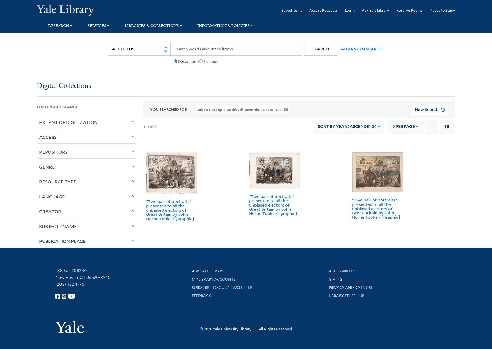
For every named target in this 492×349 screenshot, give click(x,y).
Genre (47, 167)
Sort (347, 126)
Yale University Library (68, 9)
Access (48, 137)
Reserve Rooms (409, 10)
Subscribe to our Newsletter (222, 287)
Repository (53, 152)
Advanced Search (362, 49)
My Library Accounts (214, 279)
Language (52, 196)
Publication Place (62, 241)
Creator (50, 211)
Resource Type (57, 182)
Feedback (201, 296)
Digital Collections (64, 86)
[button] (320, 49)
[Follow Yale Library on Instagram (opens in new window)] (64, 296)
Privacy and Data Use (351, 287)
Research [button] (58, 25)
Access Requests (323, 10)
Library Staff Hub (346, 296)
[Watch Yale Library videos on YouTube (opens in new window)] (71, 296)
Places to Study (442, 10)
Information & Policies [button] (223, 25)
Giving (335, 279)
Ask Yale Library (375, 10)
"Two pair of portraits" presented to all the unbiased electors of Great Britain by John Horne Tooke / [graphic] (170, 210)
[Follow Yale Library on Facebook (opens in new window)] (57, 296)
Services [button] (97, 25)
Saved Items (292, 10)
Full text (210, 61)
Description (188, 61)
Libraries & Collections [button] (152, 25)
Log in (350, 10)
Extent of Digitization (68, 122)
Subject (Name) (59, 226)
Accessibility (342, 271)
